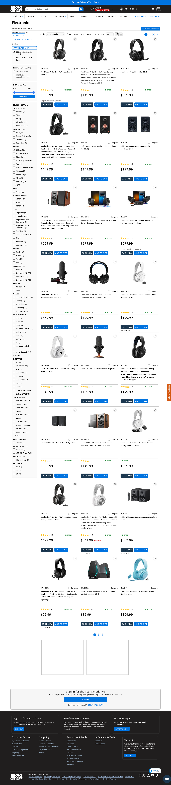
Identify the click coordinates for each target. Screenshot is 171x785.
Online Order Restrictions (49, 747)
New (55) (19, 132)
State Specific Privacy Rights (71, 777)
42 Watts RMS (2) (23, 401)
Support (123, 16)
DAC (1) (19, 238)
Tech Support (100, 744)
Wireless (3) (20, 111)
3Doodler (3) (21, 157)
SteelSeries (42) (22, 153)
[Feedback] (168, 392)
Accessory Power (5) (24, 160)
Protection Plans (18, 755)
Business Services (74, 758)
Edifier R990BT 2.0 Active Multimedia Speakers (58, 443)
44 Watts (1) (21, 418)
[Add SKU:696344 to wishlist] (154, 335)
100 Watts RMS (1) (23, 408)
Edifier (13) (20, 150)
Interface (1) (21, 242)
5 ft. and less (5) (22, 460)
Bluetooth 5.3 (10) (23, 280)
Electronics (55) (22, 71)
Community (71, 741)
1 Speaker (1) (21, 213)
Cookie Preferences (109, 779)
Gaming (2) (20, 301)
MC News (112, 16)
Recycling (15, 752)
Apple (71, 16)
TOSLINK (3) (21, 376)
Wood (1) (19, 259)
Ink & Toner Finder (74, 750)
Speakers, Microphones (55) (23, 76)
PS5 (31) (19, 325)
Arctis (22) (20, 192)
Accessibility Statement (52, 777)
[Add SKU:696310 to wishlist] (114, 38)
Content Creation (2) (24, 297)
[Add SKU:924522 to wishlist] (154, 261)
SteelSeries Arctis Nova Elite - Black (134, 72)
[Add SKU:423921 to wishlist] (74, 558)
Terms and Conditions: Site (38, 779)
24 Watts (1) (21, 411)
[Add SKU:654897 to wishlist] (114, 335)
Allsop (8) (19, 178)
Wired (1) (19, 115)
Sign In (85, 699)
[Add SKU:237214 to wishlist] (74, 187)
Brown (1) (20, 255)
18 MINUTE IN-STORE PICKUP (147, 16)
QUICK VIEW (47, 104)
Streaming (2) (21, 308)
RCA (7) (19, 369)
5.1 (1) (18, 474)
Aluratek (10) (21, 181)
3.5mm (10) (20, 362)
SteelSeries (18, 39)
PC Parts (44, 16)
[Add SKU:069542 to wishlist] (154, 484)
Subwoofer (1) (21, 245)
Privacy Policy (130, 777)
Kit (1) (18, 119)
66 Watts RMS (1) (23, 422)
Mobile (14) (20, 339)
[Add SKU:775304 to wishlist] (74, 335)
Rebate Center (72, 747)
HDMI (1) (19, 387)
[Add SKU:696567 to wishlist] (74, 113)
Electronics (18, 35)
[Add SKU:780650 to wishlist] (74, 409)
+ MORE (16, 185)
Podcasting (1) (22, 311)
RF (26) (19, 269)
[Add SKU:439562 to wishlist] (114, 187)
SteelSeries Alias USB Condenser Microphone (98, 369)
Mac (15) (19, 336)
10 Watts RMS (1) (23, 404)
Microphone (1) (22, 122)
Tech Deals (93, 2)
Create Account (96, 705)
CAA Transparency (89, 777)
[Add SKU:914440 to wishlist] (154, 38)
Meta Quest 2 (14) (23, 352)
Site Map (70, 764)
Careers (70, 752)
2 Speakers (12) (22, 216)
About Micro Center (35, 777)
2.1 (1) (18, 470)
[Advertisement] (63, 657)
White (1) (19, 262)
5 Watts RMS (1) (22, 432)
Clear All (15, 44)
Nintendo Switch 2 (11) (23, 347)
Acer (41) (19, 164)
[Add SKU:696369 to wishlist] (114, 484)
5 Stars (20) (20, 199)
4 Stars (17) (20, 202)
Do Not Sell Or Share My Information (110, 777)
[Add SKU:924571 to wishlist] (74, 484)
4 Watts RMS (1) (22, 429)
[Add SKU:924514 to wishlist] (74, 38)
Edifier (28, 39)
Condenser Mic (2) (23, 234)
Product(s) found (150, 28)
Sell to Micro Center (74, 755)
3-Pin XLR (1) (21, 449)
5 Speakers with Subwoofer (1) (22, 226)
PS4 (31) (19, 322)
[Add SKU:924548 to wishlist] (114, 261)
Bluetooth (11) (22, 276)
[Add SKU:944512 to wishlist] (114, 113)
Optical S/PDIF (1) (23, 394)
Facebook (139, 775)
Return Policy (17, 744)
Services (83, 16)
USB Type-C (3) (22, 380)
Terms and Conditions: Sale (58, 779)
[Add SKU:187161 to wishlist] (114, 409)
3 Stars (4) (20, 206)
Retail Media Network (75, 761)
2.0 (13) (19, 467)
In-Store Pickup (45, 741)
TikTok (156, 775)
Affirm (41, 752)
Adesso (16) (21, 171)
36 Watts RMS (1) (23, 415)
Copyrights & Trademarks (79, 779)
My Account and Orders (20, 741)
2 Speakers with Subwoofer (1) (22, 221)
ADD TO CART (61, 104)
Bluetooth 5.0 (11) (23, 273)
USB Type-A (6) (22, 373)
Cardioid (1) (20, 443)
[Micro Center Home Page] (16, 8)
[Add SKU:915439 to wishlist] (154, 558)
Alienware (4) (21, 174)
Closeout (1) (21, 139)
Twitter (144, 775)
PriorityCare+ (98, 16)
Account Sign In (95, 779)
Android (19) (21, 332)
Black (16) (20, 252)
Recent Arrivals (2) (23, 136)
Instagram (148, 775)
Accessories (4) (22, 126)
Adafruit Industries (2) (25, 167)
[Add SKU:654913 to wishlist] (74, 261)
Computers (59, 16)
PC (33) (19, 318)
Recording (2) (21, 304)
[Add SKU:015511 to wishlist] (154, 409)
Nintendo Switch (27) (24, 329)
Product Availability (46, 744)
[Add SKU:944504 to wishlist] (154, 113)
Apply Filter (24, 96)
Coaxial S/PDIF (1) (23, 390)
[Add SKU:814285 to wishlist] (114, 558)
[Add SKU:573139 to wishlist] (154, 187)
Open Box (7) (21, 143)
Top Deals (30, 16)
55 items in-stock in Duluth (24, 53)
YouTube (152, 775)
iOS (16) (19, 343)
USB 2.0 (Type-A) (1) (24, 453)
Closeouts (99, 741)
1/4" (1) (19, 383)
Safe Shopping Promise (21, 750)
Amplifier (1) (21, 231)
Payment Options (45, 750)
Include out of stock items (24, 59)
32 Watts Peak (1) (23, 425)
